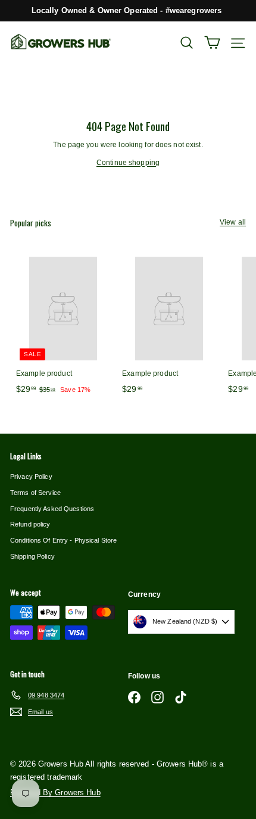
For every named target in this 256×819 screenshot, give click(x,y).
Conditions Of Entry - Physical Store (63, 540)
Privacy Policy (31, 476)
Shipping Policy (32, 556)
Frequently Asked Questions (52, 508)
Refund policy (30, 524)
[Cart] (212, 42)
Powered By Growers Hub (55, 792)
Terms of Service (35, 492)
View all (233, 222)
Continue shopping (128, 162)
